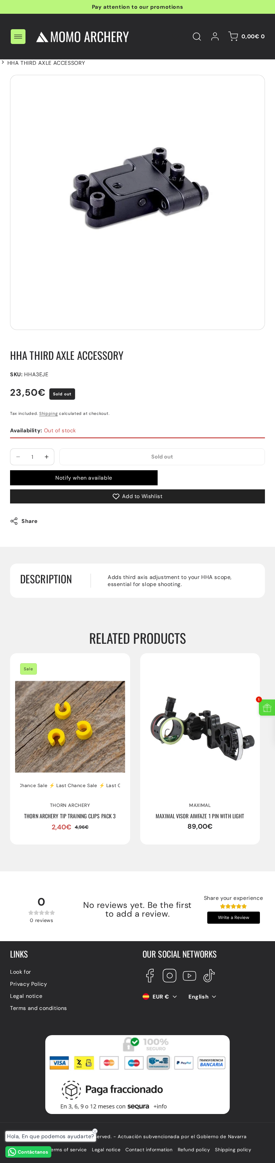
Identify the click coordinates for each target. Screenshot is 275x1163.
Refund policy (194, 1150)
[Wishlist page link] (175, 36)
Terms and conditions (38, 1008)
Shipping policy (233, 1150)
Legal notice (26, 996)
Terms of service (67, 1150)
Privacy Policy (28, 983)
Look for (20, 971)
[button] (18, 36)
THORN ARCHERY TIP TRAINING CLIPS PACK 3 (64, 665)
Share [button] (29, 521)
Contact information (148, 1150)
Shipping (48, 413)
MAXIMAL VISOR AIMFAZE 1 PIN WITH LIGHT (193, 665)
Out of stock (43, 430)
